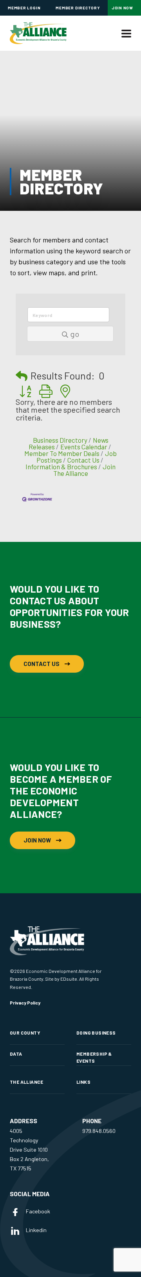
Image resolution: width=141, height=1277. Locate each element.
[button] (21, 376)
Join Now (122, 7)
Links (83, 1082)
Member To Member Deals (61, 453)
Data (16, 1053)
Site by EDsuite (61, 978)
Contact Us (83, 460)
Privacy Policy (25, 1002)
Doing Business (96, 1032)
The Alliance (26, 1082)
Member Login (24, 7)
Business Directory (60, 440)
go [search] (74, 333)
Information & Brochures (61, 466)
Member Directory (78, 7)
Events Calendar (83, 447)
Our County (25, 1032)
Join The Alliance (84, 470)
